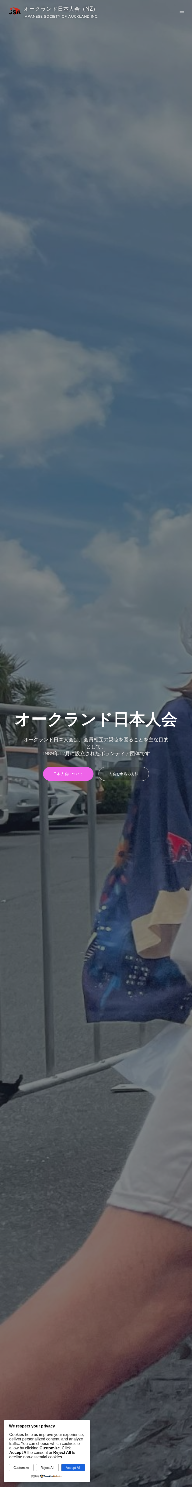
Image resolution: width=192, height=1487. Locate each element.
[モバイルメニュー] (182, 11)
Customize (21, 1468)
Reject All (47, 1468)
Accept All (73, 1468)
